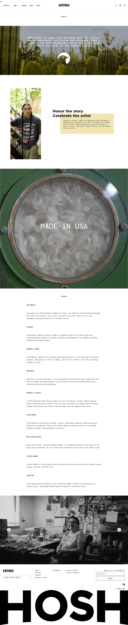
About (37, 570)
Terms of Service (72, 572)
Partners (38, 572)
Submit (110, 578)
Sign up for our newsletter (114, 570)
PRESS (38, 5)
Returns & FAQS (40, 577)
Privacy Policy (72, 570)
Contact (38, 575)
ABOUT (31, 5)
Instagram (56, 570)
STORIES (24, 5)
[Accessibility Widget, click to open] (1, 1)
